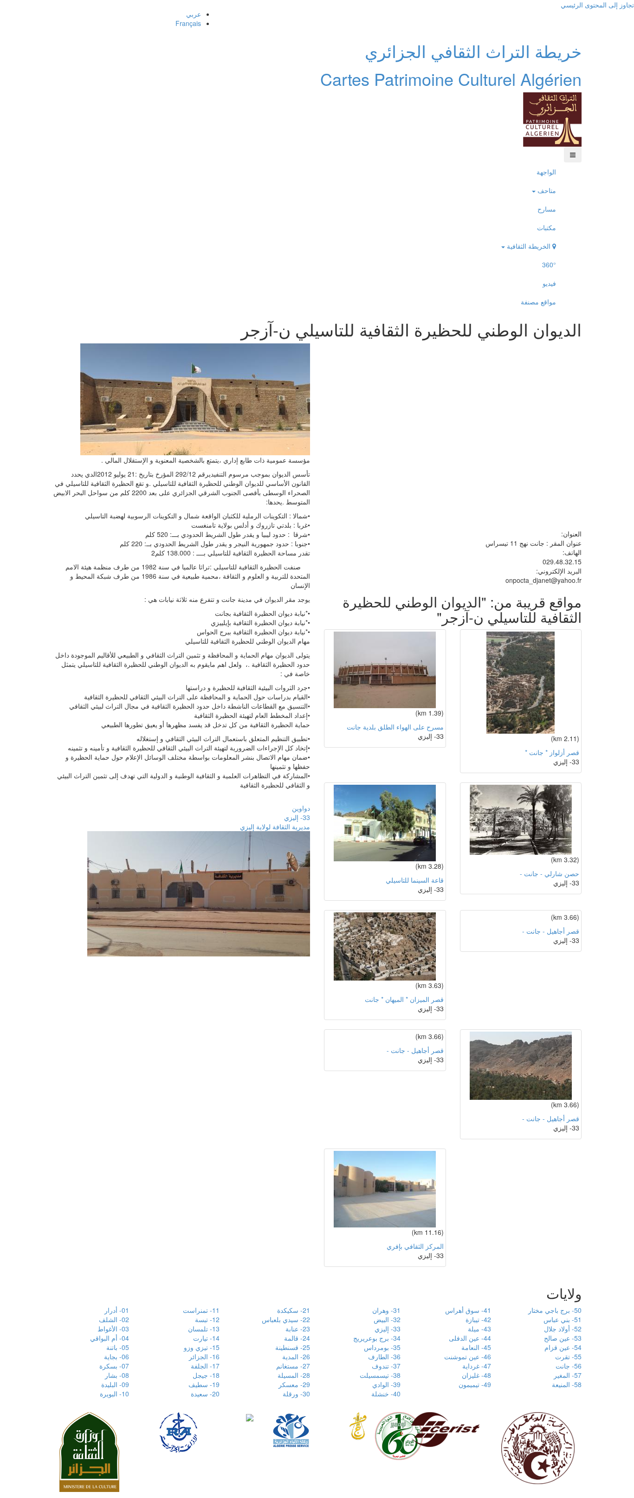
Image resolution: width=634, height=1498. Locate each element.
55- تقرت (568, 1356)
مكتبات (546, 227)
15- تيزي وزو (202, 1347)
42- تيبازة (478, 1319)
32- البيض (387, 1319)
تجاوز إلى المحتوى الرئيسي (597, 4)
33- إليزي (297, 817)
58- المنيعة (567, 1384)
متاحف (546, 190)
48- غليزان (476, 1375)
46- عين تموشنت (467, 1356)
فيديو (549, 283)
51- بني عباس (562, 1319)
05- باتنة (117, 1347)
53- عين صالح (563, 1338)
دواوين (301, 808)
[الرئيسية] (552, 118)
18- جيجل (206, 1375)
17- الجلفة (205, 1365)
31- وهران (386, 1310)
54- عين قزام (563, 1347)
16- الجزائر (204, 1356)
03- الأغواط (113, 1328)
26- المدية (296, 1356)
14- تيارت (206, 1338)
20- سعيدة (205, 1393)
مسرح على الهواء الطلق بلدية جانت (395, 726)
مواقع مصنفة (538, 301)
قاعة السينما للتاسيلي (415, 880)
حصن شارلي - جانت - (549, 873)
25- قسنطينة (292, 1347)
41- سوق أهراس (468, 1310)
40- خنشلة (386, 1393)
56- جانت (569, 1365)
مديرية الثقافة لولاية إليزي (275, 826)
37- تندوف (386, 1365)
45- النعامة (476, 1347)
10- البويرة (114, 1393)
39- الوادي (386, 1384)
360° (549, 264)
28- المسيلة (294, 1375)
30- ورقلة (296, 1393)
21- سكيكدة (293, 1310)
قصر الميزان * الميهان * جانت (404, 999)
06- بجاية (116, 1356)
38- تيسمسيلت (380, 1375)
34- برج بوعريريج (377, 1338)
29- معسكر (294, 1384)
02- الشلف (114, 1319)
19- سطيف (204, 1384)
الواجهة (546, 171)
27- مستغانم (293, 1365)
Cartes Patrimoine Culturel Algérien (451, 78)
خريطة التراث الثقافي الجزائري (473, 51)
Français (188, 23)
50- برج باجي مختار (555, 1310)
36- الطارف (384, 1356)
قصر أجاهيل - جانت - (550, 931)
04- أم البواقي (109, 1338)
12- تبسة (207, 1319)
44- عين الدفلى (470, 1338)
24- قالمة (297, 1338)
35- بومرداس (382, 1347)
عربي (193, 14)
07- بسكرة (114, 1365)
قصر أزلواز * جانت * (552, 752)
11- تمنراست (201, 1310)
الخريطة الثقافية (528, 246)
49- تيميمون (475, 1384)
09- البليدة (115, 1384)
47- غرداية (476, 1365)
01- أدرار (116, 1310)
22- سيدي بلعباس (286, 1319)
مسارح (546, 208)
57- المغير (568, 1375)
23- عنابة (297, 1328)
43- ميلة (479, 1328)
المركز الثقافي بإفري (415, 1246)
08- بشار (117, 1375)
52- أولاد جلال (563, 1328)
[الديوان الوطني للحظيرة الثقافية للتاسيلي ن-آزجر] (195, 398)
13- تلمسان (204, 1328)
